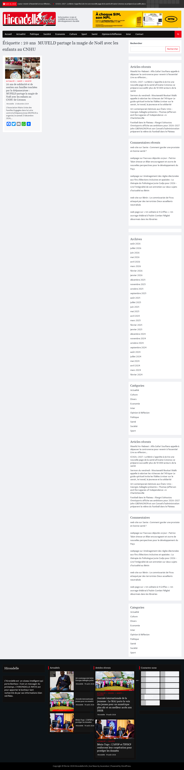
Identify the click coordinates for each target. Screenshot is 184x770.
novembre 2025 (138, 284)
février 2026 (136, 271)
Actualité (20, 34)
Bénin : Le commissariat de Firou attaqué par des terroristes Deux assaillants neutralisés (152, 201)
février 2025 (136, 325)
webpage (134, 158)
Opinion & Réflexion (112, 34)
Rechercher (136, 43)
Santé (94, 34)
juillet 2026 (135, 248)
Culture (73, 34)
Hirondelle (10, 104)
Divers (133, 399)
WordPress (126, 766)
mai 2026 (134, 257)
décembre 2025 (137, 280)
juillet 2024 (135, 356)
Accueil (8, 34)
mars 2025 (135, 320)
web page (135, 212)
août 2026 (135, 243)
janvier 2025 (136, 329)
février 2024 (136, 374)
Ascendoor (104, 766)
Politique (34, 34)
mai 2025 (134, 311)
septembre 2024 (138, 347)
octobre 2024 (137, 343)
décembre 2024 (138, 334)
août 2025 (135, 298)
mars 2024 (135, 370)
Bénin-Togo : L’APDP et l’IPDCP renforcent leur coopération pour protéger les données (114, 747)
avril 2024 (135, 365)
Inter (128, 34)
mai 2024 (134, 361)
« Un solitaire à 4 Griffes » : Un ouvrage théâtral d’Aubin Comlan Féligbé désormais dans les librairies (151, 216)
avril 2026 (135, 261)
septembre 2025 (138, 293)
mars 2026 (135, 266)
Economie (60, 34)
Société (47, 34)
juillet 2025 (135, 302)
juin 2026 (134, 252)
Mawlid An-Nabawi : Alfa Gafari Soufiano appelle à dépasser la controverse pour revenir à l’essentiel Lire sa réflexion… (154, 74)
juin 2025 (134, 307)
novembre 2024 (138, 338)
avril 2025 (135, 316)
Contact (139, 34)
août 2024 (135, 352)
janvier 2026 (136, 275)
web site (134, 147)
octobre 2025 (136, 289)
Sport (84, 34)
